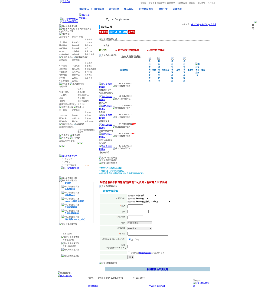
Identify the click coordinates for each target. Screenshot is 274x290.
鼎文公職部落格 (69, 246)
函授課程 (99, 9)
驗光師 (121, 45)
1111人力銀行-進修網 (74, 201)
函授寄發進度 (146, 9)
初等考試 (68, 159)
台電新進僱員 (70, 165)
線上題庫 (123, 32)
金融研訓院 (70, 189)
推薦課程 (204, 24)
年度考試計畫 (71, 207)
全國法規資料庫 (72, 213)
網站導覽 (201, 3)
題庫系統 (177, 9)
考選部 (68, 183)
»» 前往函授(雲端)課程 (127, 50)
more (87, 165)
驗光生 (106, 45)
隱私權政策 (93, 286)
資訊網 (143, 3)
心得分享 (113, 32)
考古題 (131, 32)
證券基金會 (70, 195)
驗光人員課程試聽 (130, 56)
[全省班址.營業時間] (157, 286)
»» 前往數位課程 (156, 50)
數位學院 (171, 3)
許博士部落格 (68, 240)
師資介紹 (163, 9)
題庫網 (192, 3)
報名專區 (129, 9)
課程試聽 (114, 9)
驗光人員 (212, 24)
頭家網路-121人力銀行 (75, 219)
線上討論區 (67, 234)
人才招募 (211, 3)
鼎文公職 (195, 24)
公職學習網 (182, 3)
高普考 (67, 162)
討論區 (151, 3)
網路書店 (161, 3)
